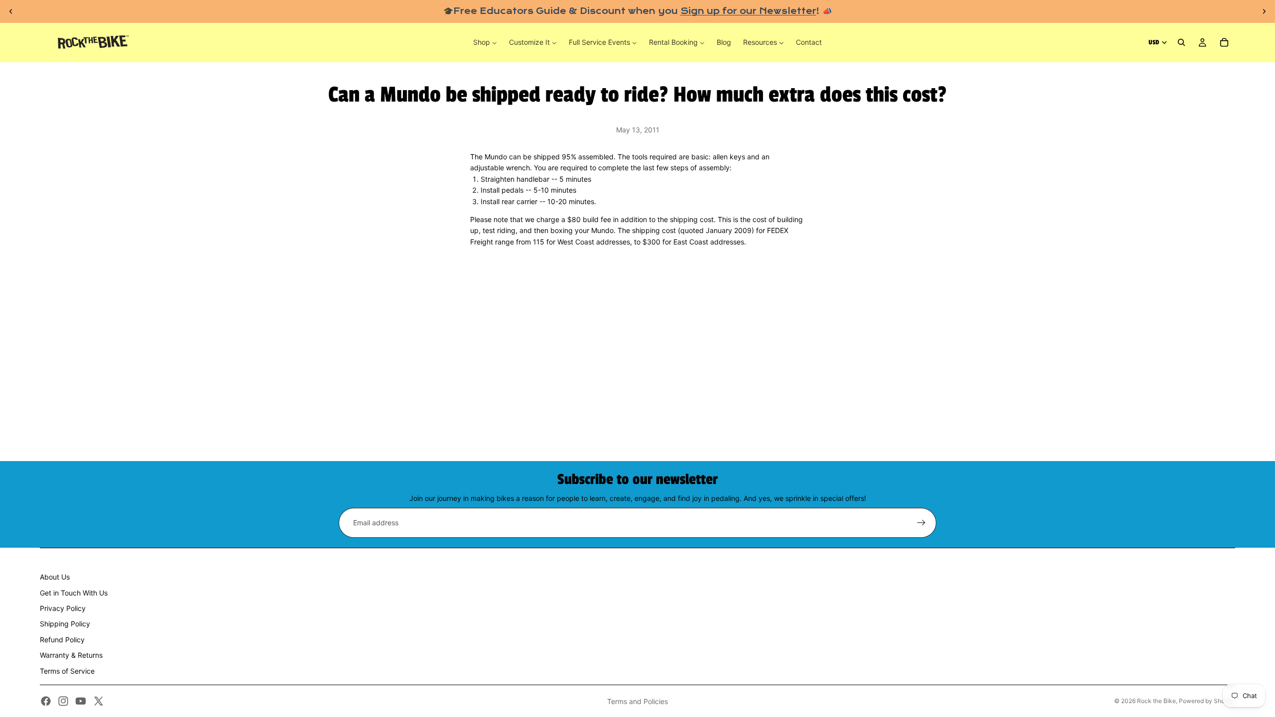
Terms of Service (67, 671)
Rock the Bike (1156, 701)
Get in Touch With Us (74, 593)
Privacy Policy (63, 608)
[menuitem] (485, 42)
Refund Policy (62, 639)
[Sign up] (921, 522)
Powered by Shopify (1207, 701)
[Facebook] (46, 701)
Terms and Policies (637, 701)
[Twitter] (99, 701)
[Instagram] (63, 701)
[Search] (1181, 43)
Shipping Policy (65, 623)
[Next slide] (1264, 11)
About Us (55, 577)
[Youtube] (81, 701)
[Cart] (1224, 43)
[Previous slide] (11, 11)
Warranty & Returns (71, 655)
